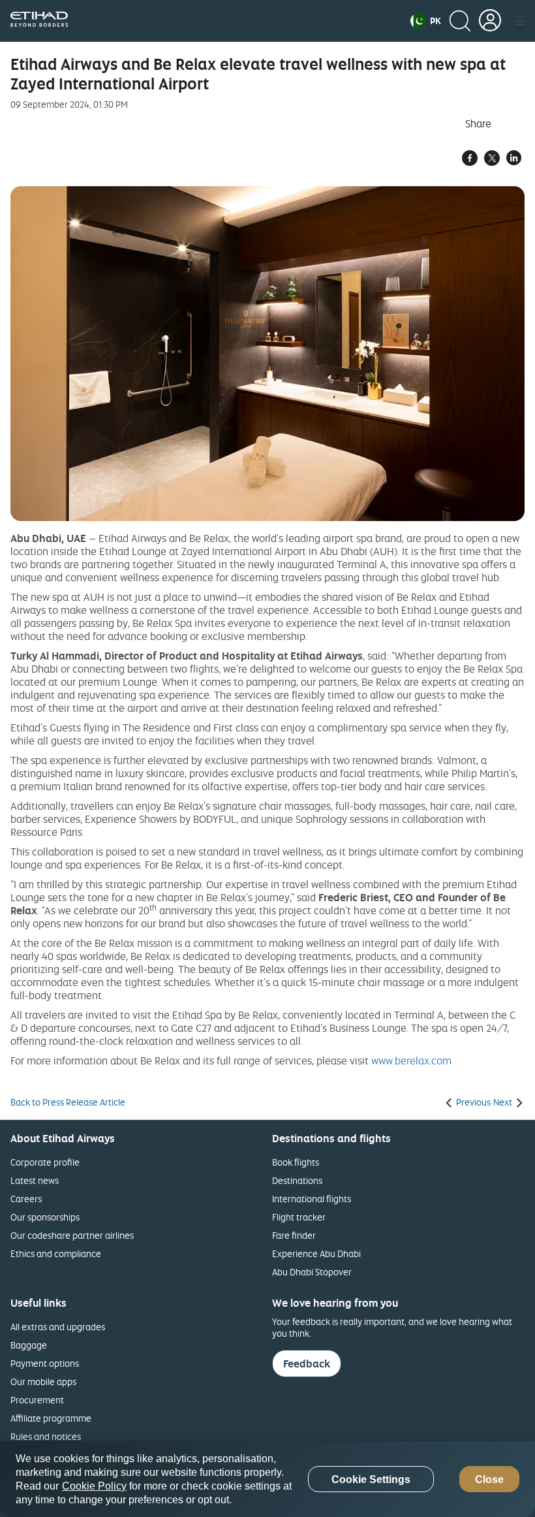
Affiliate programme (50, 1418)
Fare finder (294, 1235)
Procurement (37, 1400)
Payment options (44, 1363)
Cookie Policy (94, 1486)
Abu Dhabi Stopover (312, 1272)
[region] (267, 1479)
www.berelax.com (411, 1060)
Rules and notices (45, 1436)
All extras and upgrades (57, 1326)
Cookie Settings (370, 1479)
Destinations (297, 1180)
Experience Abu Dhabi (316, 1253)
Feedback (306, 1363)
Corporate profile (45, 1162)
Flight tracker (299, 1217)
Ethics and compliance (55, 1253)
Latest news (34, 1180)
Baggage (28, 1345)
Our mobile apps (43, 1381)
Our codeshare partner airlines (72, 1235)
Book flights (295, 1162)
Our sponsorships (45, 1217)
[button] (425, 21)
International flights (311, 1198)
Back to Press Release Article (67, 1102)
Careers (26, 1198)
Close (489, 1479)
